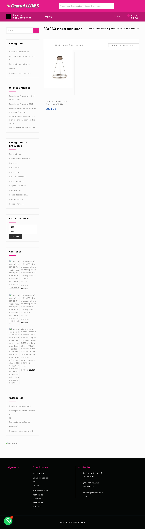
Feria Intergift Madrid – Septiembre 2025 (22, 98)
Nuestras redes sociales (20, 73)
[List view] (50, 45)
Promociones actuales (19, 64)
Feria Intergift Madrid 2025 (21, 104)
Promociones (15, 154)
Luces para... (15, 167)
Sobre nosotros (40, 490)
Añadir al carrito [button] (48, 110)
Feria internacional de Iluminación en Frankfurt (22, 110)
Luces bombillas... (17, 181)
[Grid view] (45, 45)
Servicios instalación (19, 51)
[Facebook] (9, 473)
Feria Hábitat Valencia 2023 (22, 128)
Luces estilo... (15, 172)
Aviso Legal (38, 473)
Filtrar (16, 236)
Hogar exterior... (16, 204)
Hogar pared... (16, 190)
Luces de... (14, 163)
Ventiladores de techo (19, 158)
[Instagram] (13, 473)
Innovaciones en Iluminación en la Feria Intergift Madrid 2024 (22, 119)
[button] (8, 521)
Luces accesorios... (18, 177)
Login (117, 16)
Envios (36, 485)
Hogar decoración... (18, 195)
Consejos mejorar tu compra (22, 58)
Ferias (12, 68)
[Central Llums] (23, 5)
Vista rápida (54, 110)
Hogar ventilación (17, 186)
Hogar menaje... (16, 199)
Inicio (91, 29)
